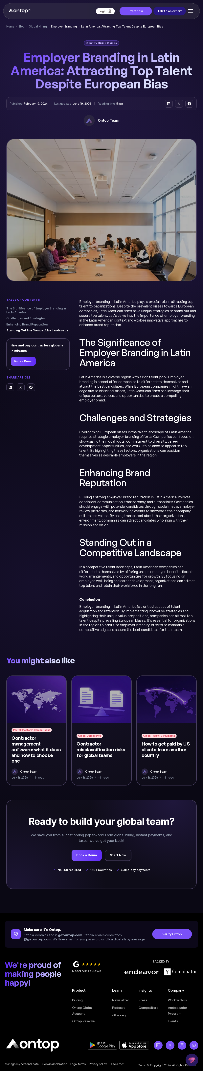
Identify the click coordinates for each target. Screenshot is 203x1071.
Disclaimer (117, 1064)
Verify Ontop (172, 934)
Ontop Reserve (83, 1021)
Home (10, 26)
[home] (19, 11)
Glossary (119, 1015)
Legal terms (78, 1064)
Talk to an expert (169, 11)
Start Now (118, 855)
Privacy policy (98, 1064)
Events (173, 1021)
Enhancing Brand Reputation (27, 324)
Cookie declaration (54, 1064)
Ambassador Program (177, 1011)
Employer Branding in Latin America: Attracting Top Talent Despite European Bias (107, 26)
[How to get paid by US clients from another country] (166, 730)
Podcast (118, 1008)
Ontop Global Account (82, 1011)
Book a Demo (23, 361)
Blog (21, 26)
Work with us (177, 1000)
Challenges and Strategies (25, 318)
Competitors (148, 1008)
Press (143, 1000)
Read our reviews (86, 971)
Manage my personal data (22, 1064)
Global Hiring (38, 26)
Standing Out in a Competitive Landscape (37, 330)
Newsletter (120, 1000)
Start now (135, 11)
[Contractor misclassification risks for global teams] (101, 730)
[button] (190, 11)
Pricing (77, 1000)
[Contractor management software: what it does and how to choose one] (36, 730)
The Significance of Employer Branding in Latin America (36, 310)
